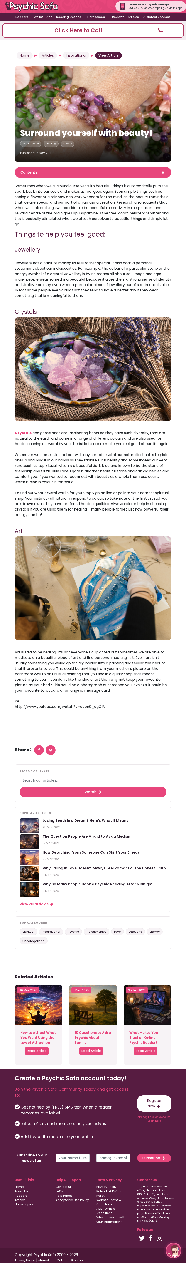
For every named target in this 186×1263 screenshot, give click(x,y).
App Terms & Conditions (105, 1211)
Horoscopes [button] (96, 17)
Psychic (73, 932)
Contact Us (64, 1187)
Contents (28, 172)
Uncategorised (33, 941)
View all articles (34, 904)
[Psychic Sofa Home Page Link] (34, 6)
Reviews (118, 17)
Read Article (36, 1051)
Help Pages (64, 1196)
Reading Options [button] (69, 17)
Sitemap (76, 1260)
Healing (51, 143)
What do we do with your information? (110, 1220)
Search (90, 792)
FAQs (59, 1191)
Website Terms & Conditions (108, 1202)
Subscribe (151, 1158)
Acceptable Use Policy (72, 1200)
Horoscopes (24, 1204)
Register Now (154, 1103)
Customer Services (156, 17)
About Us (21, 1191)
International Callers (52, 1260)
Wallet (38, 17)
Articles (133, 17)
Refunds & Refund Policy (109, 1193)
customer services (158, 1209)
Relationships (96, 932)
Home (24, 55)
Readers (21, 1196)
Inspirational (76, 55)
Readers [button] (21, 17)
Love (117, 932)
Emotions (135, 932)
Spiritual (28, 932)
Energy (67, 143)
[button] (93, 30)
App (49, 17)
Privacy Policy (106, 1187)
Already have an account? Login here (154, 1119)
